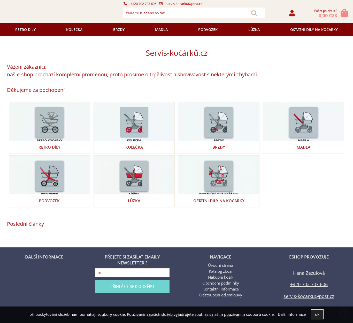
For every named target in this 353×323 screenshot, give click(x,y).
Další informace (292, 314)
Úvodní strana (220, 265)
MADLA (161, 29)
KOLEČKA (74, 29)
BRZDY (119, 29)
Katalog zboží (220, 271)
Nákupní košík (220, 277)
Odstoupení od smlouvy (220, 295)
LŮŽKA (254, 29)
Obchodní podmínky (220, 283)
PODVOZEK (208, 29)
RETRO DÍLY (25, 29)
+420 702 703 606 (143, 3)
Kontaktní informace (221, 289)
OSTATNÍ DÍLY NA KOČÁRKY (314, 29)
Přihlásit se (292, 13)
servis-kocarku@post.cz (183, 3)
